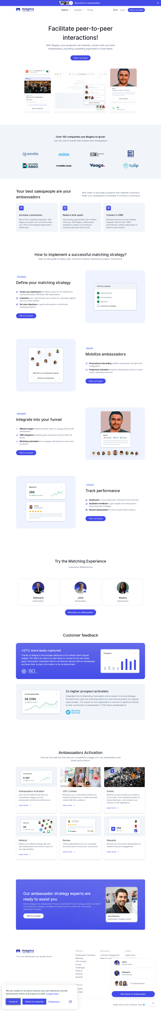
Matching (79, 958)
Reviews (79, 974)
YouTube (79, 992)
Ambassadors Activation (85, 955)
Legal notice (130, 955)
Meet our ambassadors (109, 958)
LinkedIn (79, 989)
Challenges (80, 968)
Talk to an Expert (136, 10)
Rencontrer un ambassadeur (80, 612)
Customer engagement (109, 955)
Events (78, 964)
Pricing (90, 10)
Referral (79, 971)
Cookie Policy (52, 993)
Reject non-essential (34, 1001)
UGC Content (81, 961)
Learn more (23, 805)
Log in (122, 10)
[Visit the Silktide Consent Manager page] (70, 1002)
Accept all (13, 1001)
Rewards (79, 977)
